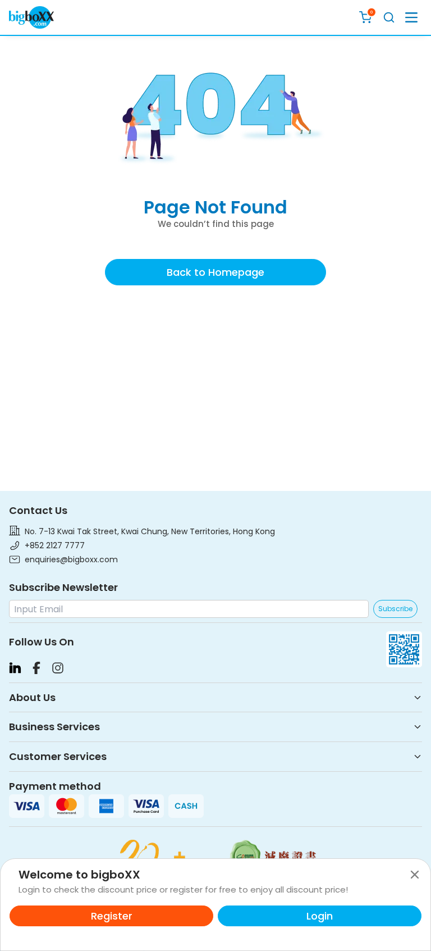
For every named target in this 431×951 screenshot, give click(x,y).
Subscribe (395, 608)
